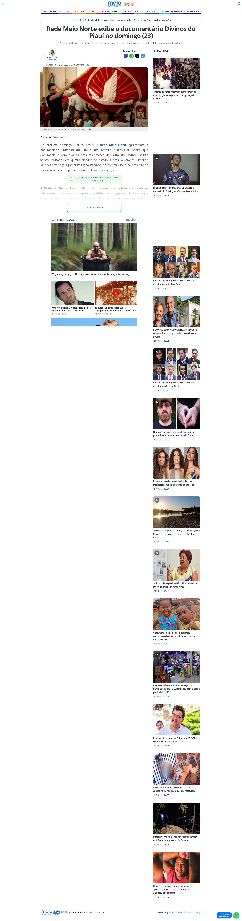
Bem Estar (164, 11)
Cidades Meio (152, 11)
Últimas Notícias (192, 11)
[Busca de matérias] (239, 4)
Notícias (53, 11)
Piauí (107, 11)
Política (90, 11)
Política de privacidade (167, 912)
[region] (176, 130)
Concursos (128, 11)
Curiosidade (79, 11)
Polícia (100, 11)
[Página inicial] (114, 4)
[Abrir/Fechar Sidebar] (2, 3)
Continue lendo (94, 207)
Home (44, 11)
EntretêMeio (65, 11)
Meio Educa (176, 11)
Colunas (139, 11)
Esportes (116, 11)
